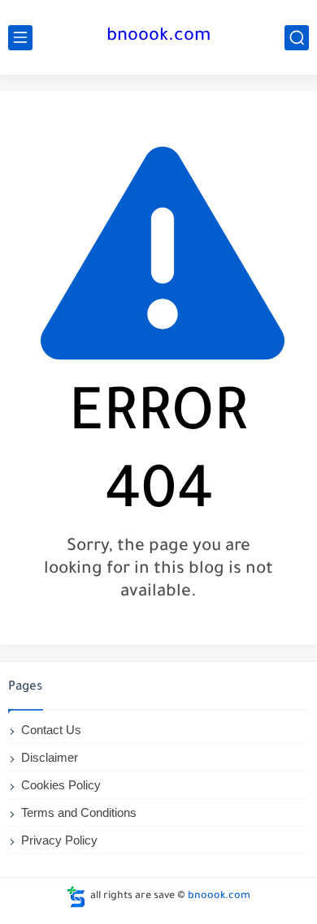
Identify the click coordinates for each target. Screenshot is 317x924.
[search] (296, 37)
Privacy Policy (59, 840)
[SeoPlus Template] (76, 897)
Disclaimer (49, 757)
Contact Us (51, 730)
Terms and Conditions (79, 812)
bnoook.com (158, 37)
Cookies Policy (61, 785)
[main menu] (20, 37)
